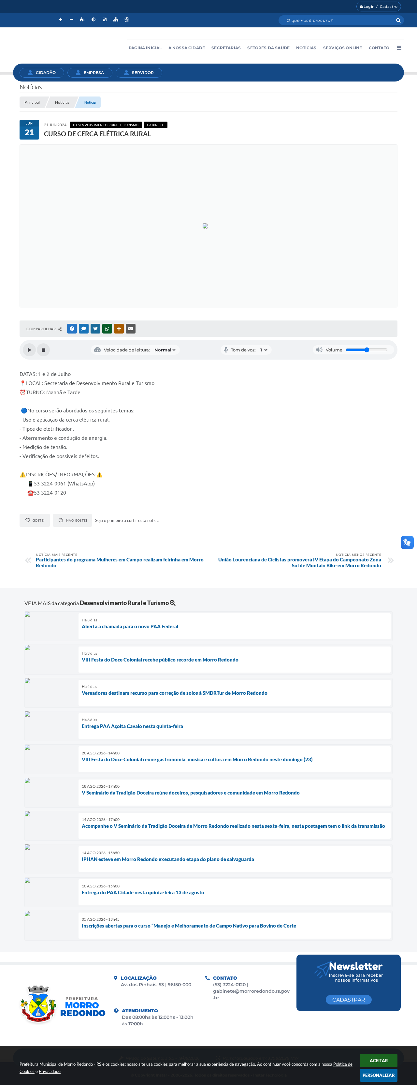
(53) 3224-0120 (230, 985)
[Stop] (43, 349)
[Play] (29, 349)
